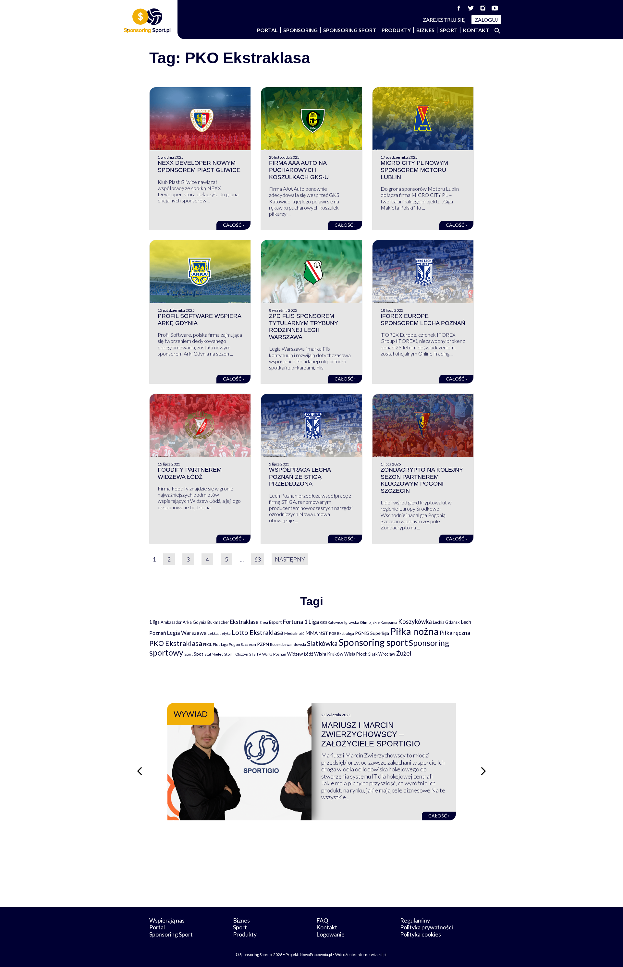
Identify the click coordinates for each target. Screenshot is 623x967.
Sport (449, 30)
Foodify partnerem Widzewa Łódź (190, 473)
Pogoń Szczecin (242, 644)
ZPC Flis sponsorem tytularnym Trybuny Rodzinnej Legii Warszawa (303, 326)
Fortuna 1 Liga (301, 621)
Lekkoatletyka (219, 633)
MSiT (323, 633)
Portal (267, 30)
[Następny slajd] (483, 771)
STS (252, 654)
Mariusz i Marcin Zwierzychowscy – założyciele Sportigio (370, 734)
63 (257, 559)
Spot (198, 654)
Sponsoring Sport (349, 30)
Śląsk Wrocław (381, 654)
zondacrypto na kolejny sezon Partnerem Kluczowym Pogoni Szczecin (422, 480)
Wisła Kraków (328, 654)
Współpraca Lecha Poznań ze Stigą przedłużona (300, 476)
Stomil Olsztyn (236, 654)
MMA (311, 633)
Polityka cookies (420, 934)
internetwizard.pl (371, 954)
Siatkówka (322, 643)
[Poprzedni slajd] (139, 771)
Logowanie (330, 934)
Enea (264, 622)
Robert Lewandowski (288, 644)
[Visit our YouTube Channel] (495, 8)
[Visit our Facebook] (459, 8)
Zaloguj (486, 20)
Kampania (389, 622)
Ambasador (171, 622)
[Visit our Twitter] (471, 8)
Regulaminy (415, 920)
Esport (275, 622)
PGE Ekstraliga (341, 633)
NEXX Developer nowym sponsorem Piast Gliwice (199, 166)
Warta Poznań (274, 654)
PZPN (263, 644)
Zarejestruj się (444, 20)
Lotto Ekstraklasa (257, 632)
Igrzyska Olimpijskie (362, 622)
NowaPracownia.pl (316, 954)
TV (258, 654)
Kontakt (476, 30)
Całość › (233, 225)
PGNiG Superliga (372, 633)
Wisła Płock (355, 654)
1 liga (154, 622)
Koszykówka (415, 621)
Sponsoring (300, 30)
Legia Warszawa (187, 632)
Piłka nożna (414, 631)
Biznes (425, 30)
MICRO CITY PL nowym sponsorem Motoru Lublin (414, 170)
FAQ (322, 920)
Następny (290, 559)
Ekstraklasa (244, 621)
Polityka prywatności (426, 927)
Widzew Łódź (300, 654)
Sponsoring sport (373, 642)
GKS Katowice (331, 622)
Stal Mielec (213, 654)
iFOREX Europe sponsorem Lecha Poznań (423, 319)
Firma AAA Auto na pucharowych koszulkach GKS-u (299, 170)
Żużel (403, 653)
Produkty (396, 30)
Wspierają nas (167, 920)
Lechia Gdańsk (446, 622)
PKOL (207, 644)
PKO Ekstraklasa (175, 643)
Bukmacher (218, 622)
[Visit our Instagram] (483, 8)
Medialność (294, 633)
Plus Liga (220, 644)
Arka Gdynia (194, 622)
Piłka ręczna (455, 632)
